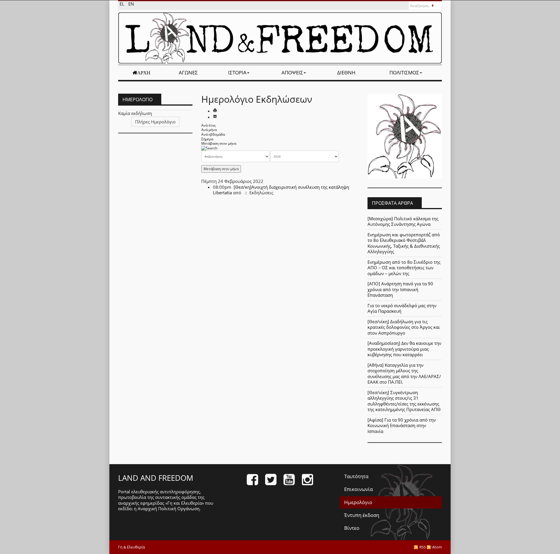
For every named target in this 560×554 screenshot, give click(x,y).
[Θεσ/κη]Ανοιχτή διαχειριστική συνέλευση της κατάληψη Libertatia (281, 190)
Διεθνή (346, 72)
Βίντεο (351, 528)
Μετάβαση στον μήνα (218, 143)
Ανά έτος (208, 125)
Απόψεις (292, 72)
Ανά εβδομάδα (213, 134)
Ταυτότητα (356, 476)
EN (131, 4)
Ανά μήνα (209, 129)
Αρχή (143, 72)
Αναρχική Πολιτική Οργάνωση (169, 508)
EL (122, 4)
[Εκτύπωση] (215, 111)
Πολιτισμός (404, 72)
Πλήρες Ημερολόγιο (155, 122)
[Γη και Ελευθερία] (280, 38)
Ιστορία (237, 72)
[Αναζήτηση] (209, 148)
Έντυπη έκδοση (361, 515)
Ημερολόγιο (358, 502)
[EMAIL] (215, 117)
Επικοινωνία (358, 489)
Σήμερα (207, 139)
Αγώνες (188, 72)
